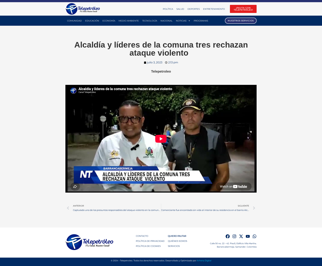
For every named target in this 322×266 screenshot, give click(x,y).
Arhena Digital (204, 260)
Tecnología (149, 20)
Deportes (193, 9)
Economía (108, 20)
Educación (92, 20)
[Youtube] (248, 236)
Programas (201, 20)
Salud (180, 9)
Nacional (166, 20)
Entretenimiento (214, 9)
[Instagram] (234, 236)
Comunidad (74, 20)
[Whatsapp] (254, 236)
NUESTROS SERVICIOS (241, 20)
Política (168, 9)
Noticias (181, 20)
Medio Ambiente (129, 20)
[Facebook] (228, 236)
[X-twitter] (241, 236)
